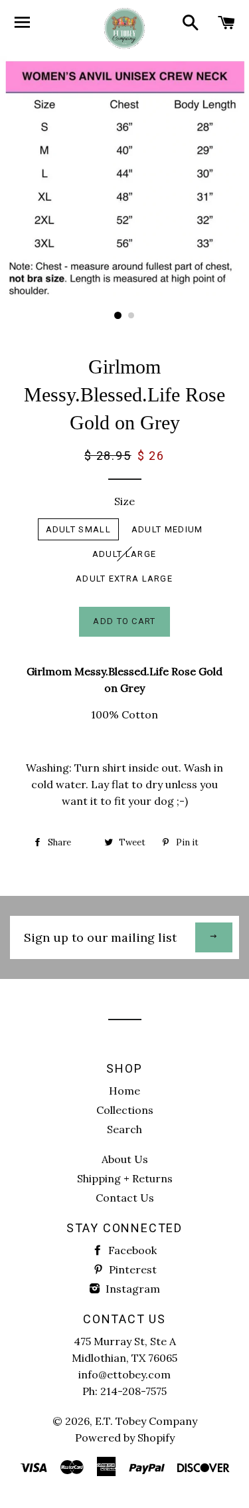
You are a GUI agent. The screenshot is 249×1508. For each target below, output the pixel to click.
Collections (124, 1110)
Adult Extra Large (124, 579)
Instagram (131, 1288)
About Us (125, 1159)
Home (124, 1090)
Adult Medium (167, 529)
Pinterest (131, 1269)
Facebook (131, 1250)
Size (124, 501)
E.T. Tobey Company (146, 1421)
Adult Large (124, 554)
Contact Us (125, 1197)
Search (124, 1129)
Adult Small (78, 529)
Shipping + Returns (125, 1178)
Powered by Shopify (125, 1437)
